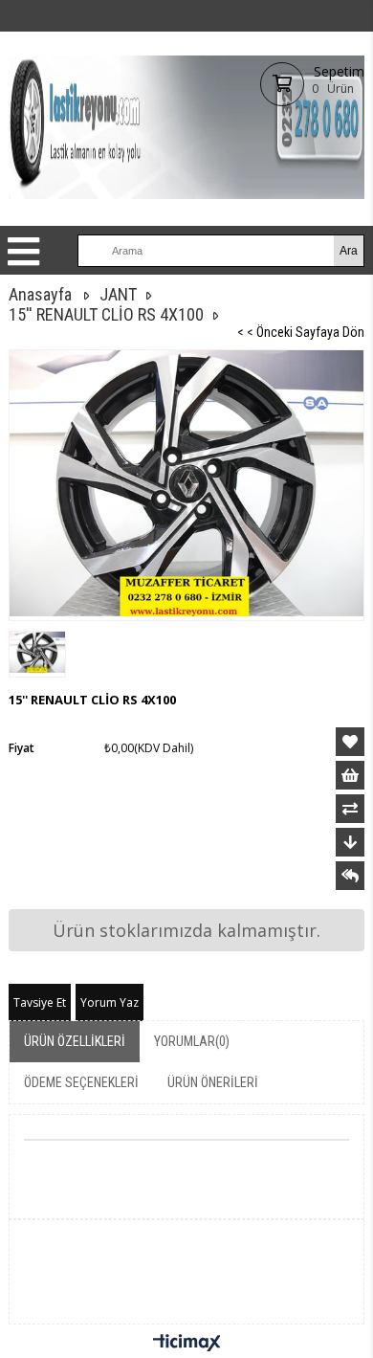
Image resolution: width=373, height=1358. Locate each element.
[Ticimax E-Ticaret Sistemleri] (187, 1343)
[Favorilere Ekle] (350, 741)
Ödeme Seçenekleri (81, 1082)
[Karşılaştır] (350, 808)
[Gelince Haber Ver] (350, 875)
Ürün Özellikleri (74, 1041)
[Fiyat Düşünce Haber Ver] (350, 842)
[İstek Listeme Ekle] (350, 775)
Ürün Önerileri (212, 1082)
